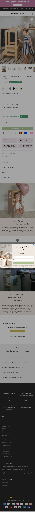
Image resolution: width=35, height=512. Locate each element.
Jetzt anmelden (23, 262)
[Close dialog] (34, 245)
